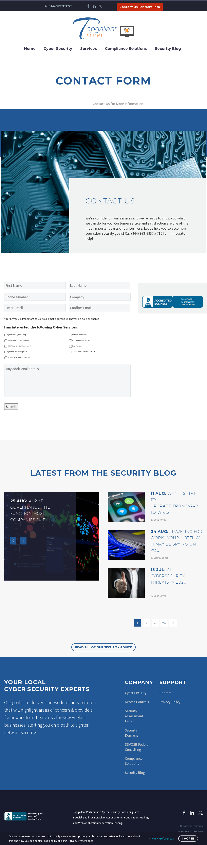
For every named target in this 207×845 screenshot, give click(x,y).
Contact (165, 692)
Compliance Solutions (126, 48)
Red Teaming (76, 346)
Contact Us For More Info (139, 6)
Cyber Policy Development (17, 352)
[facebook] (184, 813)
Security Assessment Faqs (134, 716)
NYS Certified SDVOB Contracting (19, 357)
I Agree (188, 838)
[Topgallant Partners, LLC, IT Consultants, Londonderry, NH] (172, 302)
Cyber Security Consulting (16, 335)
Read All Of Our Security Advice (103, 647)
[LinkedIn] (94, 6)
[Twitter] (100, 6)
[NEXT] (173, 623)
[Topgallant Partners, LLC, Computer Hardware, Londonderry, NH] (24, 815)
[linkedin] (192, 813)
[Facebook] (88, 6)
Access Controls (137, 702)
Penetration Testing (79, 335)
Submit (11, 406)
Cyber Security (58, 48)
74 (164, 623)
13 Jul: (168, 575)
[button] (13, 540)
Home (30, 48)
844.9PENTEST (60, 6)
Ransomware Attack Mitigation (18, 340)
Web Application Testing (81, 340)
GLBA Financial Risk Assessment (83, 352)
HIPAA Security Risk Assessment (19, 346)
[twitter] (201, 813)
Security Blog (168, 48)
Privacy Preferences (161, 838)
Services (88, 48)
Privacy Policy (169, 702)
